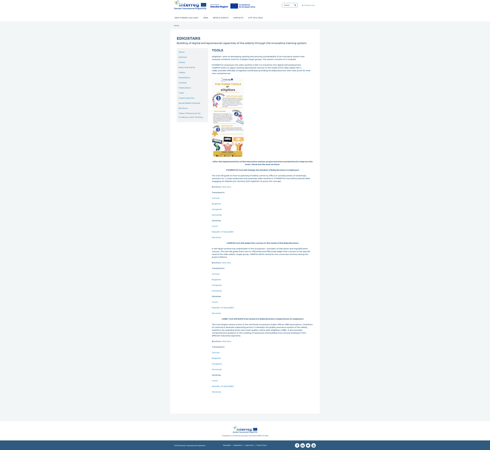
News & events (220, 18)
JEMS (205, 18)
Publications (185, 88)
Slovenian (216, 237)
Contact (183, 82)
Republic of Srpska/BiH (223, 232)
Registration (238, 445)
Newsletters (184, 77)
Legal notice (249, 445)
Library (182, 62)
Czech (215, 226)
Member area (309, 5)
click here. (226, 341)
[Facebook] (297, 445)
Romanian (217, 215)
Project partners (186, 98)
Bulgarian (216, 203)
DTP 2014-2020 (255, 18)
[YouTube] (313, 445)
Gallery (182, 72)
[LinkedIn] (302, 445)
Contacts (238, 18)
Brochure (183, 108)
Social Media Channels (189, 103)
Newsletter (227, 445)
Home (176, 25)
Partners (183, 57)
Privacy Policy (262, 445)
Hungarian (217, 209)
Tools (181, 93)
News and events (187, 67)
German (216, 198)
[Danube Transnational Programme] (214, 5)
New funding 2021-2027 (186, 18)
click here (226, 187)
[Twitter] (308, 445)
